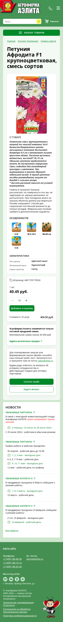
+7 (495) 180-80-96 (12, 558)
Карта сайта (9, 548)
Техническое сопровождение (18, 602)
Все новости (12, 530)
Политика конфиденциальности (20, 615)
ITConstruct (9, 605)
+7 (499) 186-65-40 (12, 566)
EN (55, 11)
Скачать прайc (31, 381)
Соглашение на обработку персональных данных (17, 610)
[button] (26, 300)
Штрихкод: (26, 280)
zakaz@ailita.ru (45, 360)
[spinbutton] (19, 300)
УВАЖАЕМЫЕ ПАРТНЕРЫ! (19, 412)
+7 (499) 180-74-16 (12, 562)
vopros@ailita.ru (34, 558)
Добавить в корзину (22, 308)
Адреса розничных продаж (24, 341)
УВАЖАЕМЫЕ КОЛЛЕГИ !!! (19, 478)
